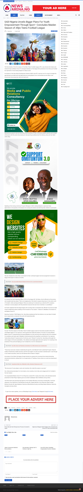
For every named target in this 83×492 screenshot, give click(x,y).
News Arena (13, 407)
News (14, 15)
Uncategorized (66, 86)
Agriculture (65, 21)
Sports (38, 15)
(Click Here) (34, 391)
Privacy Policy (30, 1)
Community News (67, 25)
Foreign (65, 52)
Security (65, 79)
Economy (65, 34)
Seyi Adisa (30, 407)
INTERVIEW (65, 57)
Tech (64, 84)
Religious (65, 77)
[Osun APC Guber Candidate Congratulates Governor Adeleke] (49, 440)
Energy (64, 39)
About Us (20, 1)
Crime (30, 15)
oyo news (23, 407)
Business (65, 23)
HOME (16, 1)
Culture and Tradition (67, 32)
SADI (26, 407)
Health (64, 55)
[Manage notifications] (80, 489)
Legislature (65, 66)
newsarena (18, 407)
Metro (64, 70)
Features (65, 50)
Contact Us (25, 1)
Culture (64, 30)
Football (9, 407)
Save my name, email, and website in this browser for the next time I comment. (22, 477)
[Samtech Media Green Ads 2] (31, 236)
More (58, 15)
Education (65, 36)
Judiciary (65, 59)
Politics (22, 15)
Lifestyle (65, 68)
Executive (65, 46)
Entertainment (49, 15)
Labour (64, 64)
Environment (66, 43)
